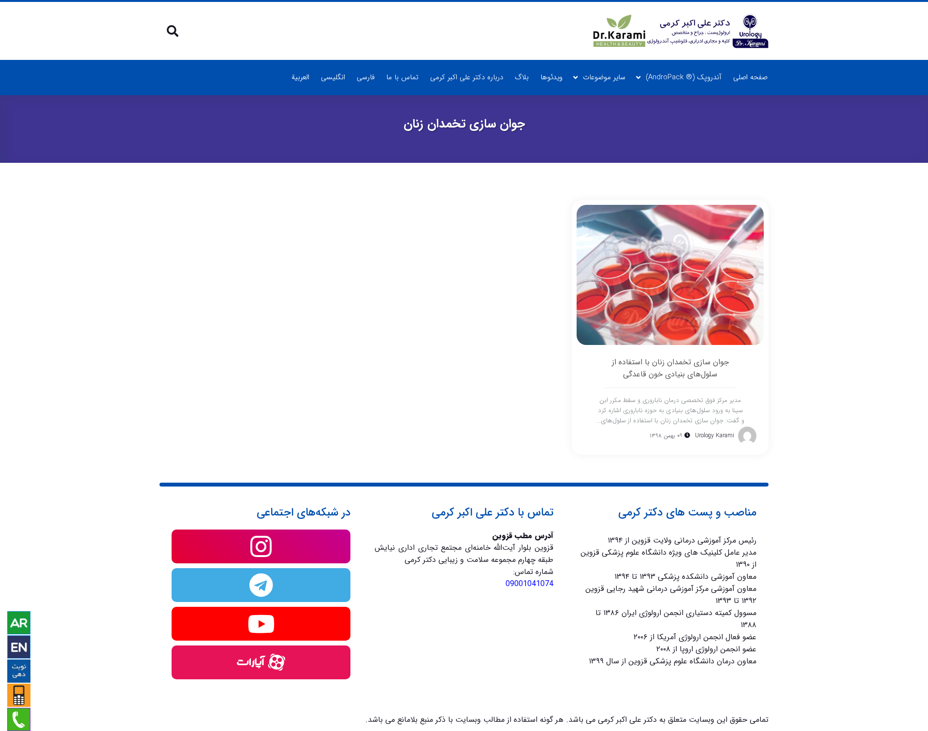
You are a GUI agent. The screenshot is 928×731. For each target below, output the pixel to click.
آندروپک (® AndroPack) (684, 77)
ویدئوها (551, 77)
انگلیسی (333, 77)
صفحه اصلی (750, 77)
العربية (300, 77)
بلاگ (522, 77)
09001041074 (529, 584)
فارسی (366, 77)
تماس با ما (402, 77)
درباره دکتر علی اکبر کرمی (466, 77)
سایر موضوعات (604, 77)
